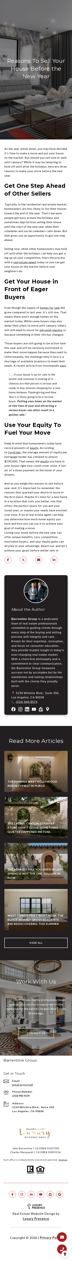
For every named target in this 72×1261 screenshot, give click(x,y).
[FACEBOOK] (12, 1194)
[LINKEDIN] (31, 1194)
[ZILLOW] (50, 1194)
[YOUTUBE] (40, 1194)
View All (36, 942)
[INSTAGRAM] (21, 1194)
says (63, 365)
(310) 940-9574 (26, 701)
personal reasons (51, 330)
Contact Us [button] (36, 1033)
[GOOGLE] (59, 1194)
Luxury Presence (36, 1219)
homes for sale (50, 307)
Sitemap (63, 1159)
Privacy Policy (51, 1238)
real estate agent (24, 262)
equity (34, 447)
